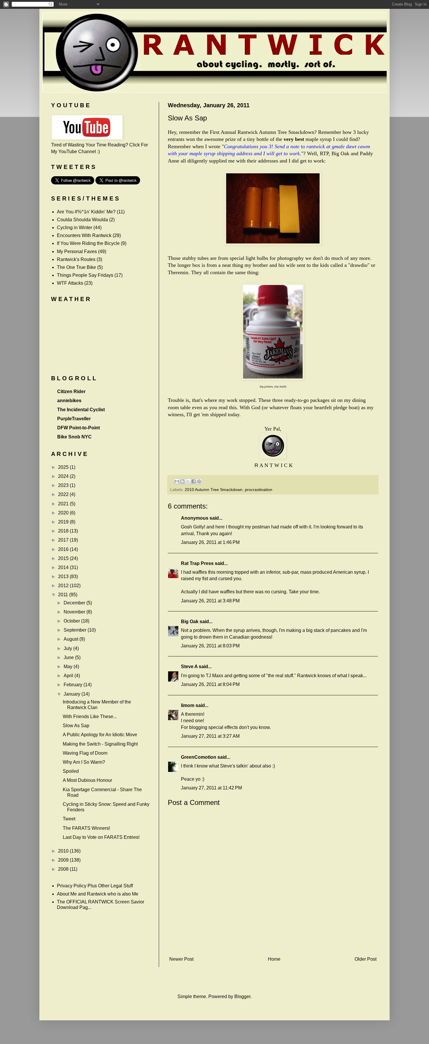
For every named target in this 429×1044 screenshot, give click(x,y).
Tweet (69, 818)
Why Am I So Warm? (84, 762)
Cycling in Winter (74, 227)
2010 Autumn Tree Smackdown (214, 489)
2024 (64, 476)
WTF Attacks (70, 283)
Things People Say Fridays (85, 275)
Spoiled (71, 771)
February (73, 684)
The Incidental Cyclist (81, 409)
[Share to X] (188, 481)
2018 (64, 530)
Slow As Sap (76, 725)
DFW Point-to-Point (78, 427)
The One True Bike (76, 267)
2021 (64, 503)
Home (274, 959)
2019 (64, 521)
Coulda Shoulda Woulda (82, 219)
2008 (64, 869)
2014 (64, 567)
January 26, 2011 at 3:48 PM (210, 600)
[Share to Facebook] (193, 481)
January (72, 694)
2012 (64, 585)
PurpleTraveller (74, 418)
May (69, 666)
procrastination (258, 489)
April (69, 675)
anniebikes (69, 400)
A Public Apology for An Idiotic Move (100, 734)
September (76, 630)
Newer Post (181, 959)
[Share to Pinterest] (199, 481)
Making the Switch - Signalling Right (100, 743)
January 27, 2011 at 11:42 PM (211, 787)
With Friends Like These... (90, 716)
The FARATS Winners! (86, 828)
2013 (64, 576)
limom (187, 705)
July (68, 648)
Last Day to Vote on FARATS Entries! (101, 837)
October (72, 620)
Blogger (242, 996)
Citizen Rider (71, 391)
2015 (64, 558)
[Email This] (177, 481)
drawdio (358, 265)
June (69, 657)
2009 (64, 860)
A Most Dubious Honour (87, 780)
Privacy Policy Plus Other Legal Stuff (95, 885)
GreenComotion (198, 757)
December (75, 602)
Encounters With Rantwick (84, 235)
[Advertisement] (273, 944)
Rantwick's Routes (76, 259)
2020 (64, 512)
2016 (64, 549)
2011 (63, 594)
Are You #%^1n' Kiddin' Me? (86, 211)
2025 (64, 467)
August (71, 639)
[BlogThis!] (182, 481)
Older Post (365, 959)
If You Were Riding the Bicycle (88, 243)
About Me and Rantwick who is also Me (97, 893)
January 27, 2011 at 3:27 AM (210, 736)
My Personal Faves (77, 251)
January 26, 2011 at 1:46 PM (210, 542)
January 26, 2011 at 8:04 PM (210, 684)
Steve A (189, 666)
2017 (64, 539)
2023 (64, 485)
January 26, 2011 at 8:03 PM (210, 645)
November (75, 611)
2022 (64, 494)
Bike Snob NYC (74, 436)
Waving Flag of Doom (85, 753)
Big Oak (189, 621)
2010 (64, 850)
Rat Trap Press (197, 563)
